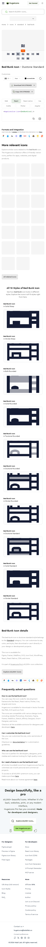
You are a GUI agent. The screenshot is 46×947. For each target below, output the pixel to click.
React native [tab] (28, 101)
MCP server (29, 872)
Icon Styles (6, 889)
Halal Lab (18, 942)
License (28, 893)
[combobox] (23, 18)
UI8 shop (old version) (10, 884)
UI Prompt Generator (33, 868)
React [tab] (16, 101)
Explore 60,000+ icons (12, 672)
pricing (14, 132)
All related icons (9, 277)
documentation (19, 742)
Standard (10, 640)
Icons (11, 24)
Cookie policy (30, 910)
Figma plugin (7, 847)
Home (4, 24)
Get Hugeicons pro (23, 828)
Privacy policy (30, 906)
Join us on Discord (32, 901)
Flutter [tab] (23, 106)
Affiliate (30, 884)
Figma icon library (9, 855)
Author (28, 897)
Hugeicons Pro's (16, 664)
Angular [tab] (37, 106)
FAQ (3, 897)
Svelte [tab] (8, 106)
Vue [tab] (39, 101)
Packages (28, 860)
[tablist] (23, 103)
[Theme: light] (42, 3)
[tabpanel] (23, 115)
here (13, 727)
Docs (40, 132)
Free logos (6, 860)
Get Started (33, 3)
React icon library (32, 851)
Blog (3, 893)
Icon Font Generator (33, 864)
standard (20, 24)
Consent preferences (21, 934)
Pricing (28, 889)
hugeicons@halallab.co (23, 930)
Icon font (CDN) (31, 855)
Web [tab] (6, 101)
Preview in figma (8, 851)
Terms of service (31, 914)
